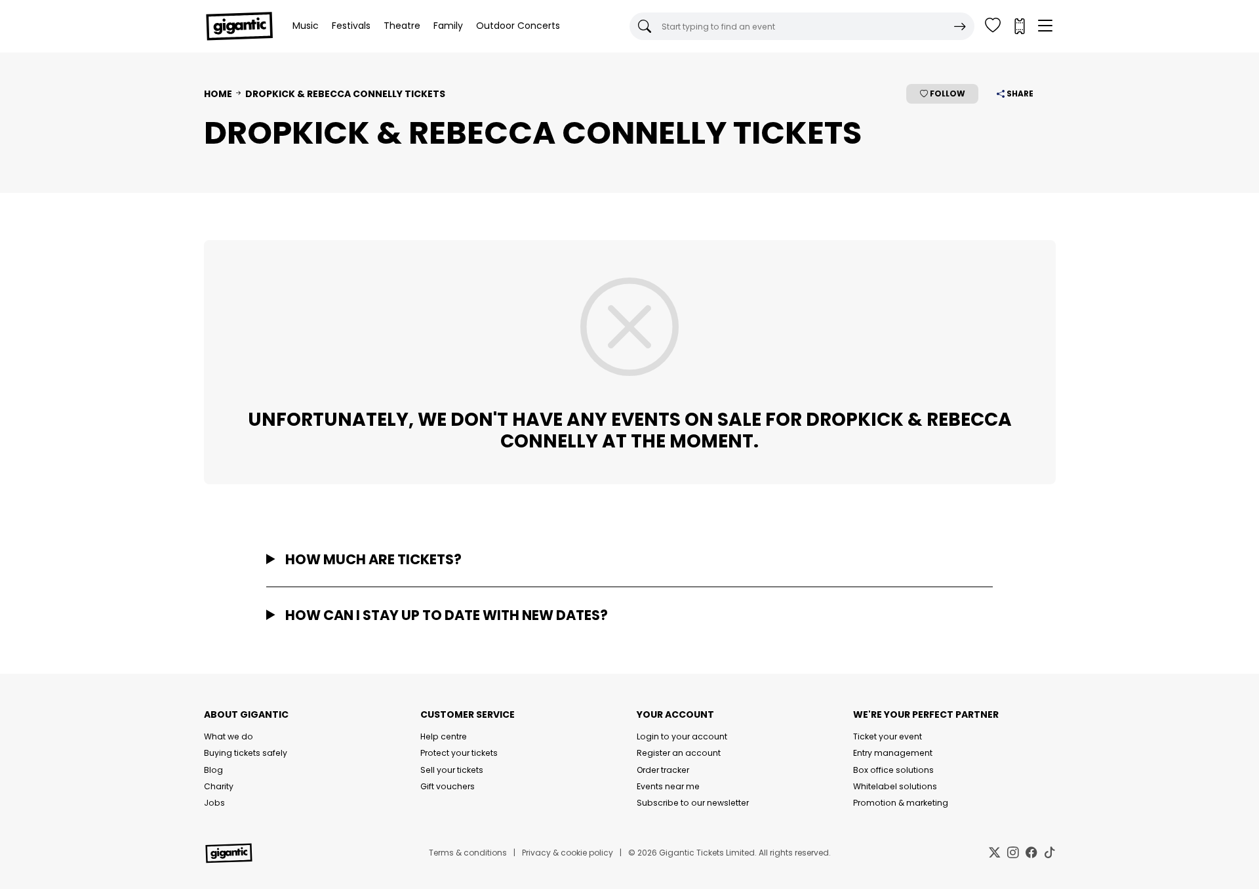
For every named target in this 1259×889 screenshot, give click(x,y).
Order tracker (663, 769)
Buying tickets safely (245, 752)
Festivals (351, 25)
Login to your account (682, 736)
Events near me (668, 786)
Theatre (402, 25)
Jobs (214, 802)
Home (218, 93)
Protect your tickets (459, 752)
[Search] (959, 26)
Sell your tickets (451, 769)
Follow (946, 93)
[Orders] (1019, 26)
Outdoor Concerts (518, 25)
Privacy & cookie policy (567, 852)
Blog (213, 769)
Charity (218, 786)
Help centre (443, 736)
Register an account (679, 752)
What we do (228, 736)
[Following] (993, 26)
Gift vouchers (447, 786)
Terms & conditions (468, 852)
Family (448, 25)
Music (305, 25)
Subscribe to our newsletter (693, 802)
